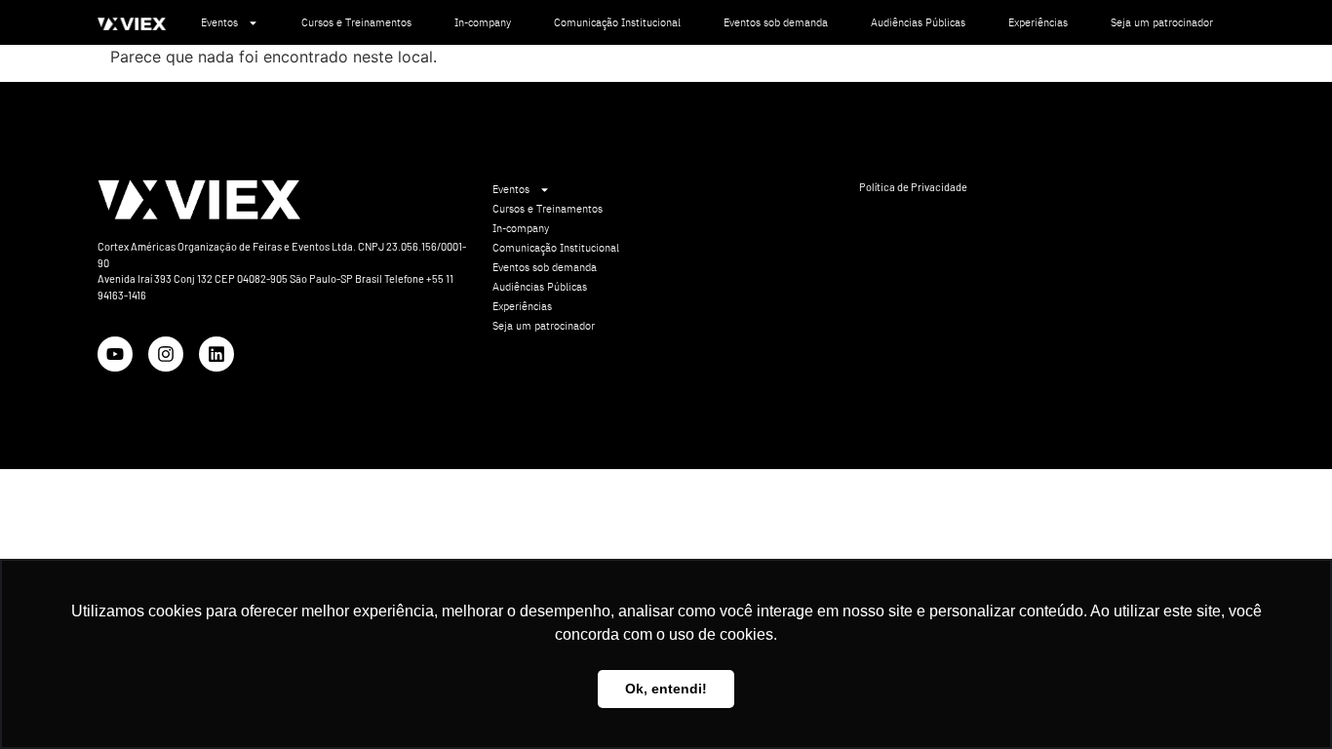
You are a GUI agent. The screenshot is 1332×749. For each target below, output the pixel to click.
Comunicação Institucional (617, 22)
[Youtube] (115, 354)
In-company (482, 22)
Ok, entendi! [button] (666, 688)
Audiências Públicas (918, 22)
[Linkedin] (216, 354)
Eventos (219, 22)
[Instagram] (165, 354)
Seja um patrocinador (1162, 22)
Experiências (1038, 22)
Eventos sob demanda (776, 22)
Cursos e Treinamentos (356, 22)
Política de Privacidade (913, 186)
